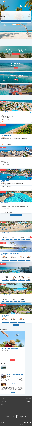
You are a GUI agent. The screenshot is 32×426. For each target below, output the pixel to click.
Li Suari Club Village (5, 315)
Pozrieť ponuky (28, 8)
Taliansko (2, 316)
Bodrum (4, 295)
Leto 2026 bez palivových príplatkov (9, 348)
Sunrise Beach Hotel (5, 232)
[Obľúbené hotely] (27, 1)
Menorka (5, 254)
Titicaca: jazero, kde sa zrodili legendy (13, 365)
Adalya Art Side (4, 202)
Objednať (5, 239)
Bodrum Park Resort (5, 294)
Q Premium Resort (5, 180)
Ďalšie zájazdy (16, 324)
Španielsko (2, 254)
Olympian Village (4, 111)
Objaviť (16, 67)
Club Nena (3, 158)
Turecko (2, 136)
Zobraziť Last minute (16, 24)
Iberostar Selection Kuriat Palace (8, 274)
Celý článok (13, 360)
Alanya (4, 136)
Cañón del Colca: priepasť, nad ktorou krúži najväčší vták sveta (15, 375)
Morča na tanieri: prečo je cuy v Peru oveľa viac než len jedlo (15, 383)
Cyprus (2, 233)
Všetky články (12, 392)
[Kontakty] (29, 1)
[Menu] (30, 1)
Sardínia (5, 316)
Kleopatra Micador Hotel (6, 135)
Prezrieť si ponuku (16, 54)
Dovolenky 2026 (25, 6)
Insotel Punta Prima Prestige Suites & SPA (10, 253)
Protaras (4, 233)
